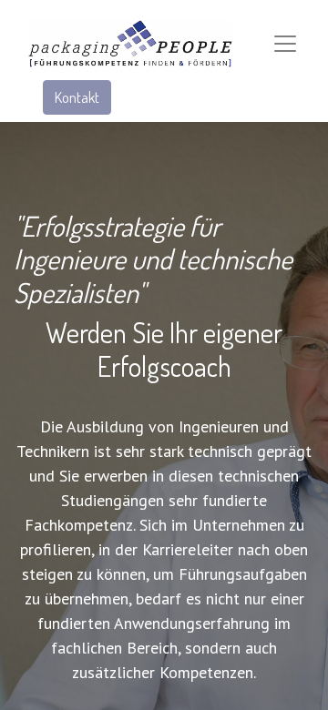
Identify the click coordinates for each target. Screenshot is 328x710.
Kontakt (77, 97)
